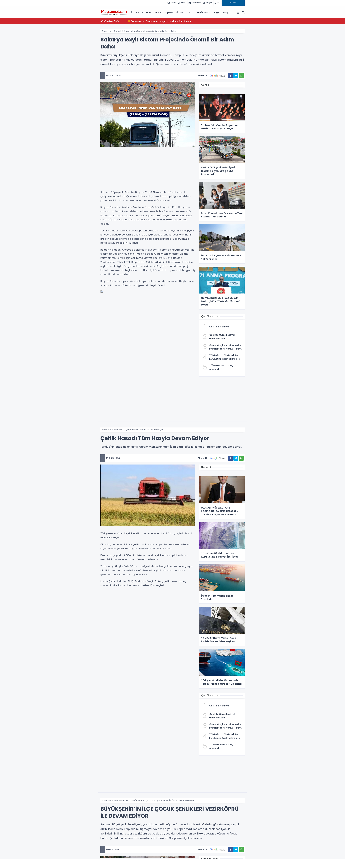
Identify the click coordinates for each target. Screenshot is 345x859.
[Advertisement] (147, 170)
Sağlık (216, 12)
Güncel (158, 12)
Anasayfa (106, 31)
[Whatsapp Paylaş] (241, 75)
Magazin (227, 12)
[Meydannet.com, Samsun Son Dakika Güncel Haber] (113, 12)
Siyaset (169, 12)
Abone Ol (202, 75)
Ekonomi (181, 12)
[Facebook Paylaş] (230, 75)
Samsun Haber (143, 12)
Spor (191, 12)
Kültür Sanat (203, 12)
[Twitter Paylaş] (235, 75)
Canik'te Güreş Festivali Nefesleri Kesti (150, 21)
